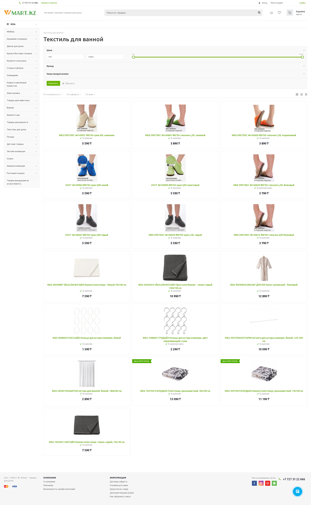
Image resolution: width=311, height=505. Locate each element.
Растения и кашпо (16, 173)
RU (304, 3)
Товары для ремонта (17, 122)
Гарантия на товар (119, 489)
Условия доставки (119, 485)
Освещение (12, 75)
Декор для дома (15, 46)
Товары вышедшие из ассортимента (18, 182)
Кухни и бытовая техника (19, 53)
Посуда (10, 137)
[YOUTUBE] (267, 483)
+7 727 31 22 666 (30, 3)
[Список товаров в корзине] (296, 14)
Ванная (10, 107)
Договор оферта (118, 481)
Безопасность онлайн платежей (59, 489)
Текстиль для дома (16, 129)
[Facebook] (254, 483)
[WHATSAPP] (274, 483)
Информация (118, 478)
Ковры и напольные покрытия (16, 84)
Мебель (10, 31)
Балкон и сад (13, 115)
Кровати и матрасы (16, 61)
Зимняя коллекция (16, 166)
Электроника (13, 93)
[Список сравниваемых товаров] (271, 13)
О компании (49, 481)
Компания (49, 478)
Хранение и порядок (17, 39)
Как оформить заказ (120, 496)
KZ (300, 3)
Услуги (10, 158)
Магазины (48, 485)
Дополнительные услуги (122, 493)
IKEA (13, 24)
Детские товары (15, 144)
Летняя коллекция (16, 151)
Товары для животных (18, 100)
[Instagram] (261, 483)
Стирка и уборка (15, 68)
